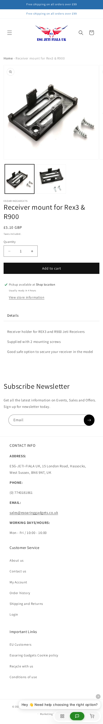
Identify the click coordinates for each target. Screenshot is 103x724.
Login (14, 614)
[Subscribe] (89, 420)
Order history (20, 593)
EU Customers (20, 644)
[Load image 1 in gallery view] (19, 179)
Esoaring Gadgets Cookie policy (34, 655)
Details (12, 315)
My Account (18, 582)
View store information (26, 297)
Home (8, 58)
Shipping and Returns (26, 604)
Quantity (10, 242)
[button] (9, 32)
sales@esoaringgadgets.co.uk (34, 512)
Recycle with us (21, 666)
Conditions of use (23, 677)
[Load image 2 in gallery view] (51, 179)
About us (17, 560)
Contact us (18, 571)
